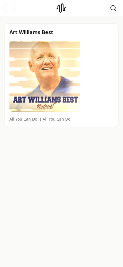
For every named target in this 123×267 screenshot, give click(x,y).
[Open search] (113, 8)
